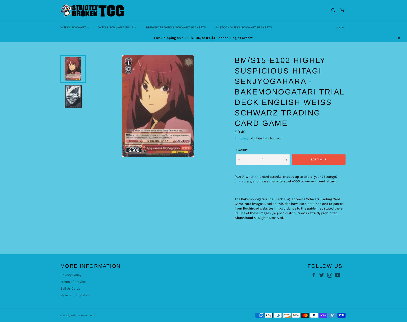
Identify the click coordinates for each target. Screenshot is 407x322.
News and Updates (74, 295)
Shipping (241, 138)
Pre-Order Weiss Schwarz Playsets (176, 27)
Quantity (242, 150)
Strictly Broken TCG (82, 315)
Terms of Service (73, 282)
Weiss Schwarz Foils (116, 27)
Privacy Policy (70, 275)
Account (341, 27)
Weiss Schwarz (73, 27)
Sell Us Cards (70, 288)
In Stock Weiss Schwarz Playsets (243, 27)
